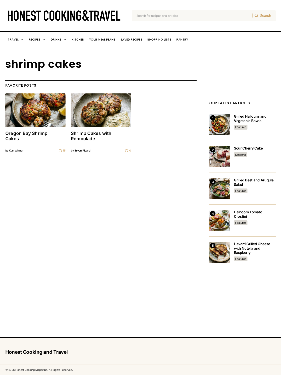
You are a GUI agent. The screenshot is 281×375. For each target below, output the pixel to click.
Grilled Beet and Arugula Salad (253, 182)
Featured (240, 127)
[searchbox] (192, 15)
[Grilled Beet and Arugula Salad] (219, 188)
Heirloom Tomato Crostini (248, 214)
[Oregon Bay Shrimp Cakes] (35, 110)
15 (64, 150)
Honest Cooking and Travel (36, 352)
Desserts (240, 154)
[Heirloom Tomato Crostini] (219, 220)
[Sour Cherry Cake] (219, 156)
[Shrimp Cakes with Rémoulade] (101, 110)
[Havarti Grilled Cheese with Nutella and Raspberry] (219, 252)
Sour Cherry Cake (248, 148)
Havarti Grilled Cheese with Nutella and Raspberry (252, 248)
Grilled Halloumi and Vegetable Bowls (250, 118)
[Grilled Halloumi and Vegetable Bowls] (219, 124)
